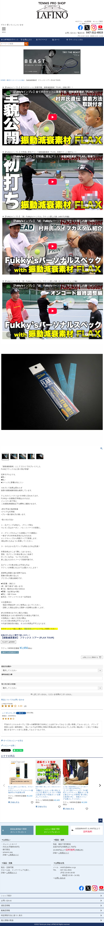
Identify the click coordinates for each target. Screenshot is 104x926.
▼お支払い (6, 840)
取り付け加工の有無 (9, 684)
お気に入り (27, 40)
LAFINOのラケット (11, 40)
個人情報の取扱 (7, 920)
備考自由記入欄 (7, 674)
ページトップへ (100, 821)
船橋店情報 (5, 910)
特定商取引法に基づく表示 (11, 915)
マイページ (42, 40)
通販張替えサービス (32, 629)
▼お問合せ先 (59, 863)
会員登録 (88, 21)
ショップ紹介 (98, 21)
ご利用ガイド (85, 24)
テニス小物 (20, 80)
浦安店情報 (5, 905)
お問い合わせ (60, 878)
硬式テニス (10, 80)
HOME (3, 80)
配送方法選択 (7, 666)
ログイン (79, 21)
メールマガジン (97, 24)
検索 (26, 44)
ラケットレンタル (76, 40)
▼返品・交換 (7, 863)
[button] (4, 785)
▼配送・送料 (59, 840)
